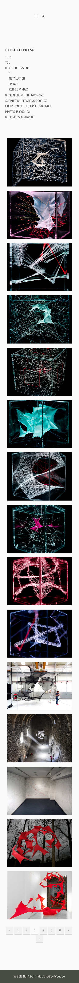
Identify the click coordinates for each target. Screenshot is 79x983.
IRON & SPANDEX (18, 89)
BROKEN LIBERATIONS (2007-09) (24, 95)
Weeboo (59, 976)
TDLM (8, 57)
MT (10, 73)
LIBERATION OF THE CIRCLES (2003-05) (28, 106)
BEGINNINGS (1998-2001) (19, 117)
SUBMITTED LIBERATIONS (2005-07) (26, 101)
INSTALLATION (16, 78)
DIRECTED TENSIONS (17, 68)
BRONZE (13, 84)
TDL (7, 62)
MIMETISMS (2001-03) (18, 111)
